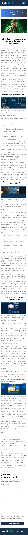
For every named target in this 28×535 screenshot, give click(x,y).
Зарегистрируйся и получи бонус (14, 13)
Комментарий (5, 484)
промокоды (14, 77)
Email (3, 505)
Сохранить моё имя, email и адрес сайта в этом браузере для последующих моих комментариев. (12, 516)
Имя (3, 497)
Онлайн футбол (21, 531)
